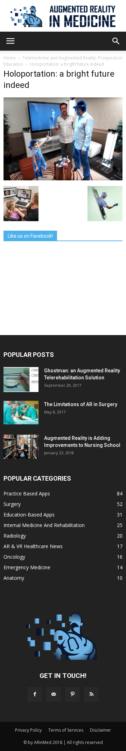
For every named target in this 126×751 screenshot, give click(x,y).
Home (10, 58)
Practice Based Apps (27, 493)
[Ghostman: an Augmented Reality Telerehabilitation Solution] (21, 379)
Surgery (12, 504)
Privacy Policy (28, 730)
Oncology (14, 556)
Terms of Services (65, 730)
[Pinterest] (72, 694)
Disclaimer (100, 730)
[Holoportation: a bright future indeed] (63, 178)
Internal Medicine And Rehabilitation (44, 525)
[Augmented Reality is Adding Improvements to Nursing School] (21, 447)
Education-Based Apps (29, 514)
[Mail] (54, 694)
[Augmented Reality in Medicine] (62, 16)
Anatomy (14, 578)
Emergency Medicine (27, 567)
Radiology (15, 535)
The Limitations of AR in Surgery (80, 404)
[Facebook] (35, 694)
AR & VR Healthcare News (33, 546)
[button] (116, 41)
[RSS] (91, 694)
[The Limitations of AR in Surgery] (21, 412)
